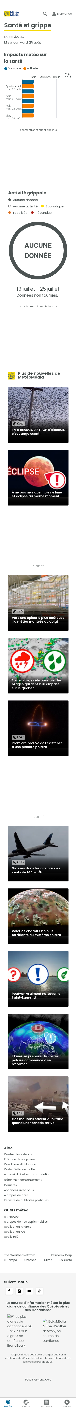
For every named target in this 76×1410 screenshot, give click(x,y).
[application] (38, 92)
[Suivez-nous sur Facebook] (9, 1291)
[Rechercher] (45, 14)
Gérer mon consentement (23, 1180)
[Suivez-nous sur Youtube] (29, 1291)
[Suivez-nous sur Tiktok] (39, 1291)
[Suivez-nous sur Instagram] (19, 1291)
